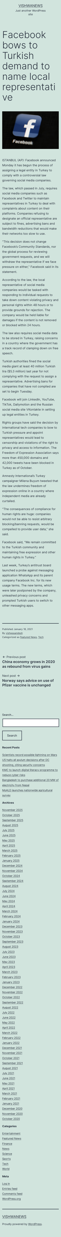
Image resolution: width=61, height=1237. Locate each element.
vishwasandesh (14, 633)
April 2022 (8, 1027)
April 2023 (8, 966)
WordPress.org (11, 1198)
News (5, 1148)
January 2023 (11, 982)
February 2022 (11, 1037)
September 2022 (12, 1002)
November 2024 (12, 870)
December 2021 (12, 1047)
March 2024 (10, 911)
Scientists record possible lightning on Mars (29, 754)
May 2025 (8, 840)
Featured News (28, 637)
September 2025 (12, 820)
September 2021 (12, 1063)
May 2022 (8, 1022)
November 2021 (12, 1052)
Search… (7, 714)
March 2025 (9, 850)
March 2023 (9, 971)
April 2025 (8, 845)
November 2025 (12, 809)
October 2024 (11, 875)
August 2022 (10, 1007)
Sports (6, 1158)
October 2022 (11, 997)
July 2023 (8, 951)
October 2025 (11, 815)
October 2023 (11, 936)
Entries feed (9, 1188)
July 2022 (8, 1012)
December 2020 (12, 1108)
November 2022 (12, 992)
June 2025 (9, 835)
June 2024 (9, 896)
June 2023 (9, 956)
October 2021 (10, 1058)
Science (7, 1153)
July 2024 (8, 890)
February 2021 (11, 1098)
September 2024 (12, 880)
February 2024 (11, 916)
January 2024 (11, 921)
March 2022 (9, 1032)
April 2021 (8, 1088)
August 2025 (10, 825)
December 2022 (12, 987)
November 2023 (12, 931)
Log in (6, 1183)
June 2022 (9, 1017)
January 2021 (10, 1103)
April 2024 (8, 906)
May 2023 (8, 961)
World (5, 1168)
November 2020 (12, 1113)
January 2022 (11, 1042)
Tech (41, 637)
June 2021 (8, 1078)
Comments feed (12, 1193)
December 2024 (12, 865)
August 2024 (10, 885)
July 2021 (8, 1073)
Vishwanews (31, 6)
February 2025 (11, 855)
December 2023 (12, 926)
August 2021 (10, 1068)
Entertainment (11, 1133)
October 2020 (11, 1118)
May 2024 (8, 901)
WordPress (35, 1224)
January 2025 (11, 860)
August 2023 (10, 946)
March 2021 (9, 1093)
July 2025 (8, 830)
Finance (7, 1143)
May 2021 (8, 1083)
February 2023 (11, 977)
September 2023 (12, 941)
